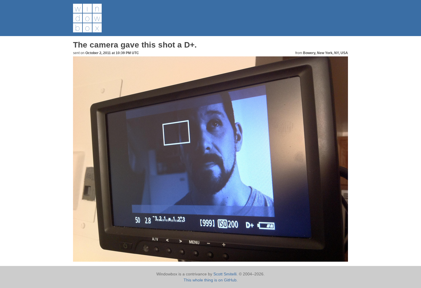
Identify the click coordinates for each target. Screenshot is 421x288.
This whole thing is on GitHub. (211, 280)
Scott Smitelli (225, 274)
